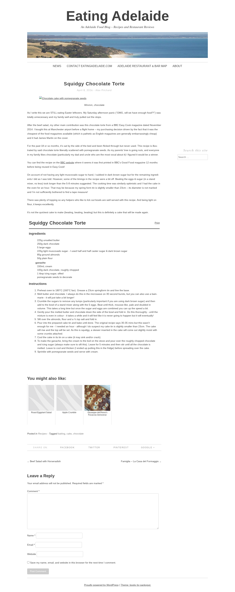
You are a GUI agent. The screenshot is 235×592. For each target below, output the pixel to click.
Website (31, 554)
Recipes (42, 433)
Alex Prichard (103, 90)
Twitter (94, 447)
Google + (148, 447)
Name (31, 535)
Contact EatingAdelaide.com (89, 66)
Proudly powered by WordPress (101, 585)
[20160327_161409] (62, 98)
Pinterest (121, 447)
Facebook (67, 447)
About (177, 66)
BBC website (67, 162)
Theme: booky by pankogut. (136, 585)
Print (157, 222)
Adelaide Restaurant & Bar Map (142, 66)
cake (69, 433)
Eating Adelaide (117, 16)
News (57, 66)
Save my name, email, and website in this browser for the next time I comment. (73, 562)
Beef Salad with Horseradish (44, 461)
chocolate (78, 433)
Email (31, 544)
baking (61, 433)
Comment (33, 491)
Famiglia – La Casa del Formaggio (141, 461)
